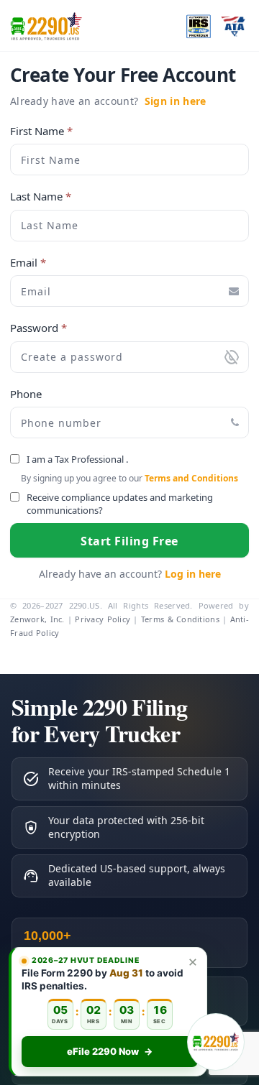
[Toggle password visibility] (231, 357)
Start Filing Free (129, 541)
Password (38, 328)
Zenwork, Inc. (37, 619)
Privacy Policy (102, 619)
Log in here (193, 574)
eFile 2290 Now (110, 1051)
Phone (26, 394)
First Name (41, 131)
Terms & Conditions (180, 619)
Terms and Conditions (191, 478)
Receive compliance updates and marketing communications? (120, 504)
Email (28, 262)
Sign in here (175, 101)
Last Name (40, 196)
